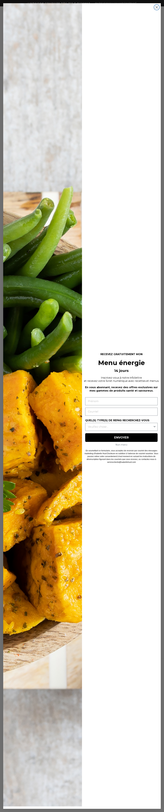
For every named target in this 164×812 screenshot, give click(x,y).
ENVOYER (121, 437)
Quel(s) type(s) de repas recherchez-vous (117, 420)
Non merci (121, 444)
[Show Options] (154, 427)
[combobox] (120, 427)
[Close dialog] (157, 7)
